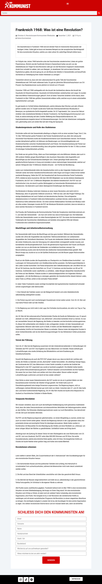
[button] (67, 3)
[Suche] (99, 13)
